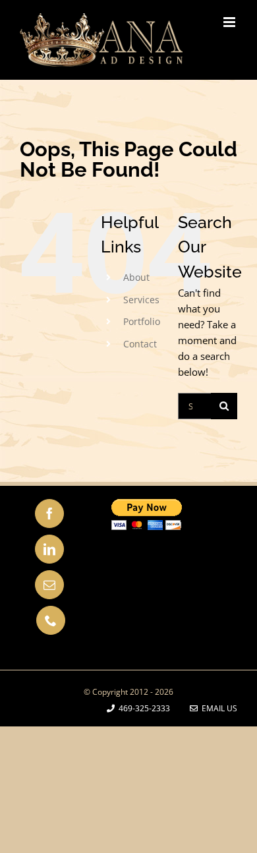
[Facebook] (49, 513)
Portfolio (141, 321)
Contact (140, 344)
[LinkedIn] (49, 549)
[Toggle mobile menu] (230, 22)
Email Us (217, 708)
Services (141, 299)
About (136, 277)
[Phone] (50, 620)
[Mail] (49, 584)
